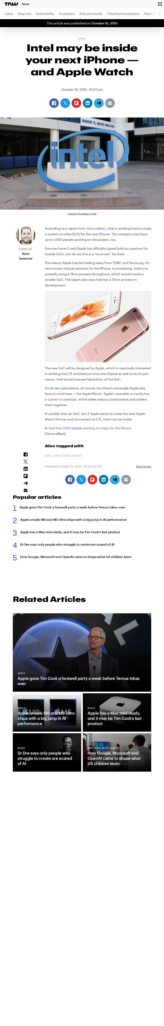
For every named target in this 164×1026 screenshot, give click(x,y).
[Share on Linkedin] (103, 479)
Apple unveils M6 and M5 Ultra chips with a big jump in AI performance (73, 519)
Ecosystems (67, 13)
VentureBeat (96, 228)
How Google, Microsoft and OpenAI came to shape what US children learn (76, 557)
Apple (82, 39)
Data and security (91, 13)
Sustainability (45, 13)
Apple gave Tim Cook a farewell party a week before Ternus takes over (72, 507)
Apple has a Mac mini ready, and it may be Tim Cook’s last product (70, 532)
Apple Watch (62, 456)
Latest (9, 13)
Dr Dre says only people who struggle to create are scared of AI (67, 544)
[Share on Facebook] (70, 479)
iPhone (77, 456)
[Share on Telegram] (115, 479)
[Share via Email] (126, 479)
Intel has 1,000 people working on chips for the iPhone (90, 428)
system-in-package (62, 399)
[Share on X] (81, 479)
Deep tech (24, 13)
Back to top (143, 466)
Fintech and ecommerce (123, 13)
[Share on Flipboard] (92, 479)
